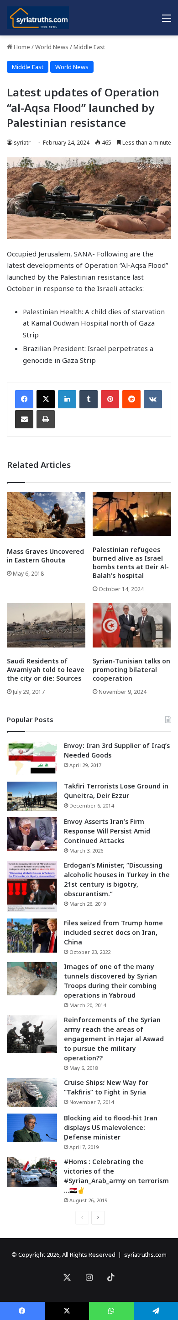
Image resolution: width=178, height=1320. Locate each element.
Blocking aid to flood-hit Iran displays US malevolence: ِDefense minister (110, 1127)
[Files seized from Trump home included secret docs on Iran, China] (32, 935)
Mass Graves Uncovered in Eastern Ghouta (45, 555)
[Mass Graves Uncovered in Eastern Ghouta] (46, 514)
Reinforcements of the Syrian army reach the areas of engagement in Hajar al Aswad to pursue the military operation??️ (114, 1038)
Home (21, 47)
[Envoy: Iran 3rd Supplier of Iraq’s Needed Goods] (32, 758)
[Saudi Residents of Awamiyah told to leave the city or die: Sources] (46, 625)
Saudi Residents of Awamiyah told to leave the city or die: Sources (45, 670)
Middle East (89, 47)
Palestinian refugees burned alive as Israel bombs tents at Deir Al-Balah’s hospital (131, 562)
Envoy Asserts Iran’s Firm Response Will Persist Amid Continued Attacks (107, 831)
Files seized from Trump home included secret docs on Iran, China (113, 932)
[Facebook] (24, 399)
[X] (46, 399)
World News (51, 47)
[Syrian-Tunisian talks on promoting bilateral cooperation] (132, 625)
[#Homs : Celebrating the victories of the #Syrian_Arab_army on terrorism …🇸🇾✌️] (32, 1172)
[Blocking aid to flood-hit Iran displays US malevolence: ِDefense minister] (32, 1128)
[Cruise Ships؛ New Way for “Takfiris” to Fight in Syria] (32, 1092)
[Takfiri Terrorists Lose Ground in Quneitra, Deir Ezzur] (32, 796)
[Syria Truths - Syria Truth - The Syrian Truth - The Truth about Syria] (38, 17)
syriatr (22, 142)
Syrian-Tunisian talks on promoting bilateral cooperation (131, 670)
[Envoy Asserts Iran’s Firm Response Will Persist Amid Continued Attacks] (32, 834)
